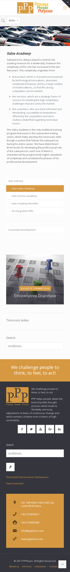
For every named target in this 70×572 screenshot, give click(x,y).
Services (27, 566)
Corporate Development (22, 229)
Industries (40, 566)
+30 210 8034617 (30, 514)
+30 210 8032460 (30, 522)
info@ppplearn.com (32, 530)
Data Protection (15, 483)
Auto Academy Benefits (25, 203)
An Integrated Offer (23, 211)
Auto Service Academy (24, 196)
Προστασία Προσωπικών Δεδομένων (27, 477)
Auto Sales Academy (23, 188)
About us (14, 566)
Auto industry (15, 181)
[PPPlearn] (35, 7)
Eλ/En (12, 20)
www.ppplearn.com (32, 539)
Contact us (55, 566)
